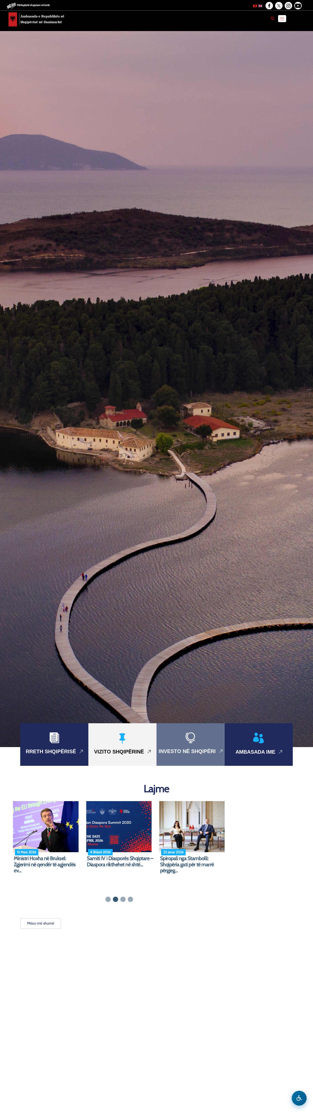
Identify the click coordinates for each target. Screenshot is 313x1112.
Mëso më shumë (40, 923)
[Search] (272, 18)
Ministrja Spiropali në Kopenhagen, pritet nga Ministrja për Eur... (192, 864)
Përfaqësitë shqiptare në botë (33, 5)
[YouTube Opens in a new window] (297, 6)
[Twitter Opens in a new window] (278, 6)
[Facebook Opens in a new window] (269, 6)
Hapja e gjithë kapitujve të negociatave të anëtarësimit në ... (47, 861)
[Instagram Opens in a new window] (288, 6)
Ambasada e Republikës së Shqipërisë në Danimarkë (42, 19)
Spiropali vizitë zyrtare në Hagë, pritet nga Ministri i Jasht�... (119, 861)
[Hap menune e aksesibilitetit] (299, 1098)
